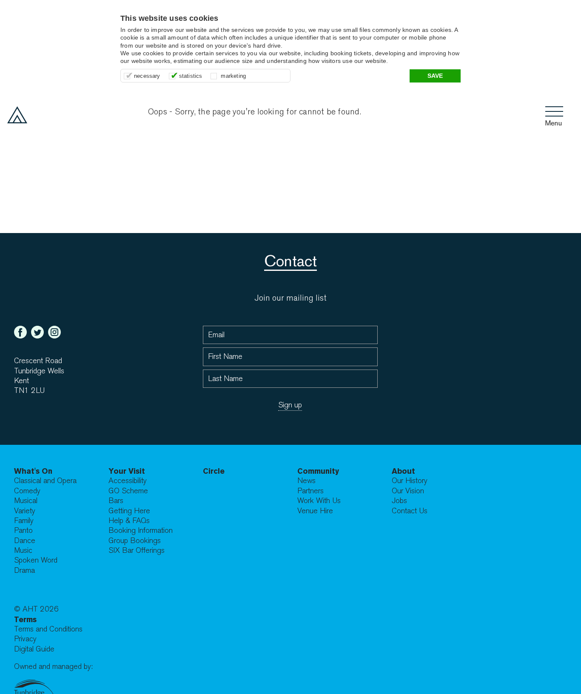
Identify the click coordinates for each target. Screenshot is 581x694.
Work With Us (319, 500)
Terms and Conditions (48, 629)
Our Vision (408, 490)
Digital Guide (34, 649)
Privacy (25, 638)
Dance (24, 540)
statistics (190, 76)
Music (23, 550)
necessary (147, 76)
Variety (24, 510)
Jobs (399, 500)
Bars (115, 500)
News (306, 480)
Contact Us (409, 510)
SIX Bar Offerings (136, 550)
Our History (409, 480)
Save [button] (435, 75)
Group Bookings (134, 540)
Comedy (27, 490)
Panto (23, 530)
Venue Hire (315, 510)
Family (24, 520)
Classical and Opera (45, 480)
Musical (25, 500)
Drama (24, 570)
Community (318, 470)
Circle (214, 470)
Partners (310, 490)
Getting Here (129, 510)
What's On (33, 470)
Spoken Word (35, 560)
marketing (233, 76)
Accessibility (127, 480)
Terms (25, 619)
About (403, 470)
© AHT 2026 (36, 609)
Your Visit (126, 470)
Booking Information (140, 530)
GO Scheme (128, 490)
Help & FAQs (129, 520)
